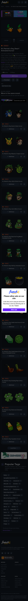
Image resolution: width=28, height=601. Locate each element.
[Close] (25, 290)
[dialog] (14, 300)
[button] (14, 309)
